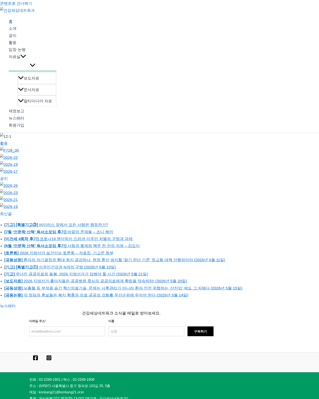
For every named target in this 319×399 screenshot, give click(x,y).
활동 (12, 42)
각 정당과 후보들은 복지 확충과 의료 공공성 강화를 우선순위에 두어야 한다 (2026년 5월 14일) (96, 295)
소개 (12, 28)
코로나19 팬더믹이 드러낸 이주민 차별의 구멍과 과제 (68, 239)
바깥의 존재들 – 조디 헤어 (58, 232)
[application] (23, 56)
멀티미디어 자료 (38, 101)
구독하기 (200, 331)
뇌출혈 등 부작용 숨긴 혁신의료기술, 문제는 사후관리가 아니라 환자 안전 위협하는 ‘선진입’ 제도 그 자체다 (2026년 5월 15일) (123, 288)
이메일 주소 (37, 321)
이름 (111, 321)
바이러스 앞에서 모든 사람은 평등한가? (56, 225)
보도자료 (31, 78)
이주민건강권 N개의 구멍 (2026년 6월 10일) (60, 267)
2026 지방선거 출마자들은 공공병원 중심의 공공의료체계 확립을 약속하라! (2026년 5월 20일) (95, 281)
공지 (12, 35)
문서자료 (31, 90)
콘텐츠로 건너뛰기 (16, 3)
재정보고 (16, 111)
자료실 (14, 57)
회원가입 (16, 125)
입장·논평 (17, 49)
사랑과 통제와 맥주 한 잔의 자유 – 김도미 (72, 246)
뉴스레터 (16, 118)
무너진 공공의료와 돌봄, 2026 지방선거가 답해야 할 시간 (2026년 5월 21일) (76, 274)
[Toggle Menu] (32, 65)
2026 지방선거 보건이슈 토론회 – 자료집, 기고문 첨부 (58, 253)
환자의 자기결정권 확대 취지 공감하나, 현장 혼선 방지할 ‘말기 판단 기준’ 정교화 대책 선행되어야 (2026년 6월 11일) (114, 260)
